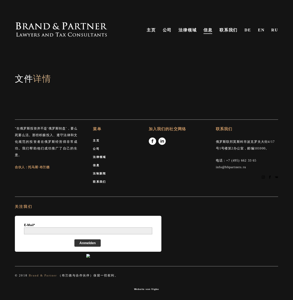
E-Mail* (29, 225)
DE (247, 30)
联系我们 (229, 30)
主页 (151, 30)
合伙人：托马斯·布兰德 (32, 167)
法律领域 (188, 30)
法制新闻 (99, 173)
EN (261, 30)
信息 (208, 30)
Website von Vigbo (146, 289)
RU (274, 30)
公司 (167, 30)
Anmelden (87, 243)
